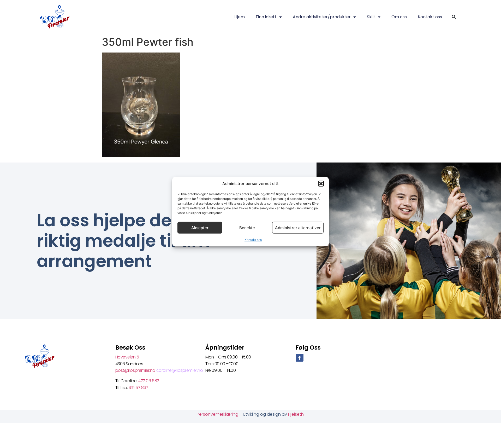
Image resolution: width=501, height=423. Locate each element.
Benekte (247, 227)
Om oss (399, 17)
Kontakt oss (253, 240)
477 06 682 (149, 381)
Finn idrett (266, 17)
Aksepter (199, 227)
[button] (321, 183)
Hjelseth (296, 414)
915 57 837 (138, 388)
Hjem (239, 17)
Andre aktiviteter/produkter (322, 17)
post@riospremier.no (135, 370)
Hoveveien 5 (127, 357)
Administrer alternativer (298, 227)
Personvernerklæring (218, 414)
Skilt (371, 17)
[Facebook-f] (299, 358)
